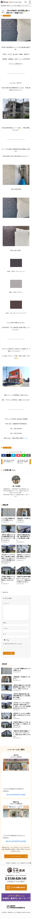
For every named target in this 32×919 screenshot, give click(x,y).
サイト (4, 634)
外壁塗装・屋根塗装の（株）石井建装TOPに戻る (17, 863)
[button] (3, 455)
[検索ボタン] (25, 2)
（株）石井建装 (16, 486)
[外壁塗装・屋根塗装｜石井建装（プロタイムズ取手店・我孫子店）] (4, 2)
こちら (25, 438)
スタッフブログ (6, 15)
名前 (4, 622)
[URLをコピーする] (28, 455)
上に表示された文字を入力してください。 (13, 643)
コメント (6, 603)
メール (5, 628)
